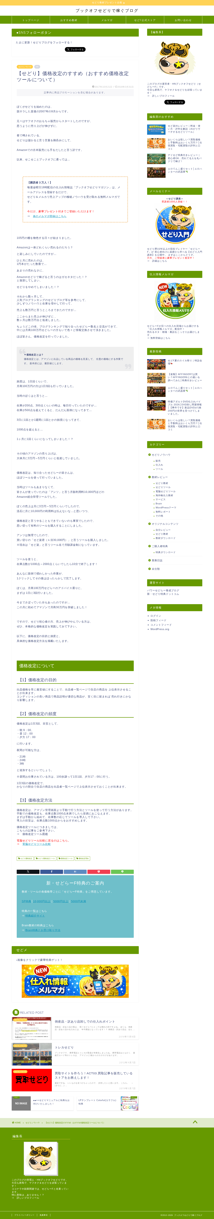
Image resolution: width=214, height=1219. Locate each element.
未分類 (156, 568)
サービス (161, 499)
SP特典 (26, 901)
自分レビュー (163, 530)
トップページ (30, 20)
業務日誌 (157, 560)
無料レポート (163, 512)
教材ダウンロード (166, 538)
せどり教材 (162, 483)
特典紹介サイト (35, 915)
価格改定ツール (66, 858)
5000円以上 (60, 901)
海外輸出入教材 (164, 495)
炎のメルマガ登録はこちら (50, 216)
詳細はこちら (159, 261)
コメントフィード (161, 624)
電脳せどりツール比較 (36, 844)
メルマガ (107, 20)
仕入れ (159, 465)
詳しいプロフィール (163, 96)
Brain (159, 503)
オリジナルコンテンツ (165, 523)
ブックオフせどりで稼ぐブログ (107, 10)
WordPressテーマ (166, 507)
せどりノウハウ (24, 67)
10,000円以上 (41, 901)
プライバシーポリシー (24, 1215)
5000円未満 (78, 901)
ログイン (155, 615)
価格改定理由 (83, 858)
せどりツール (163, 487)
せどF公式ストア (145, 20)
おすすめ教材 (68, 20)
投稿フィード (158, 620)
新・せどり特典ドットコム (163, 593)
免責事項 (44, 1215)
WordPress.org (159, 629)
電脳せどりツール (166, 491)
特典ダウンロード (166, 552)
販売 (158, 461)
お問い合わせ (183, 20)
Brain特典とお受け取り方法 (43, 930)
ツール (159, 469)
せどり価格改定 (26, 858)
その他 (159, 516)
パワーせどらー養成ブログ (163, 590)
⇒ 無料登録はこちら (159, 338)
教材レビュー (160, 477)
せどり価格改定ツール (46, 858)
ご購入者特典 (160, 546)
